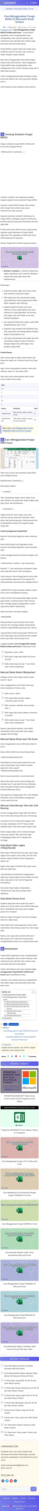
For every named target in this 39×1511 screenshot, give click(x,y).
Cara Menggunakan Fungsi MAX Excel (15, 998)
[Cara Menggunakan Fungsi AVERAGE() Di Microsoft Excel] (19, 1280)
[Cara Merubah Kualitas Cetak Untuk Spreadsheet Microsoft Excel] (19, 1248)
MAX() (6, 1028)
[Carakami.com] (8, 3)
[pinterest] (16, 1056)
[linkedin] (15, 1482)
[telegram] (20, 1056)
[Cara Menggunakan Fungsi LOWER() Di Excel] (19, 1220)
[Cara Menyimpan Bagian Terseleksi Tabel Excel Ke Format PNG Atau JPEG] (19, 1342)
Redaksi (15, 1498)
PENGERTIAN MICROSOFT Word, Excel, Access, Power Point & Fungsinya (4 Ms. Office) (19, 1098)
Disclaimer (32, 1498)
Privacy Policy (19, 1502)
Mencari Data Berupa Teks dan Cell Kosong (18, 1008)
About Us (6, 1498)
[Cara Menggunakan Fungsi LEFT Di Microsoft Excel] (19, 1157)
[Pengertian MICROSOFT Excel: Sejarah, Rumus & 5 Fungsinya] (19, 1126)
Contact (23, 1498)
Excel (31, 9)
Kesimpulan (7, 1018)
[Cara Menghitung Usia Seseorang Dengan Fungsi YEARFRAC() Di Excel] (19, 1188)
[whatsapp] (24, 1056)
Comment (33, 27)
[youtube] (11, 1482)
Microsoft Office (21, 9)
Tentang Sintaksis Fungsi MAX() (14, 994)
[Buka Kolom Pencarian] (27, 3)
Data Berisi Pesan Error (14, 1015)
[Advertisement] (19, 110)
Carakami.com (6, 30)
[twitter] (12, 1056)
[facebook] (8, 1056)
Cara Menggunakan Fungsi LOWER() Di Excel (19, 1224)
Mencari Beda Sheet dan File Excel (18, 1004)
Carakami (9, 9)
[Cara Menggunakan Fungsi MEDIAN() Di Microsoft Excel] (19, 1311)
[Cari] (34, 1489)
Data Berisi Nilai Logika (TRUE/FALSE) (14, 1012)
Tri (6, 27)
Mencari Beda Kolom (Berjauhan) (16, 1002)
